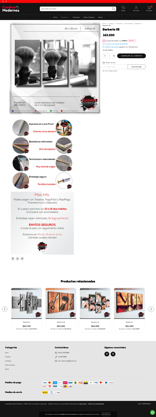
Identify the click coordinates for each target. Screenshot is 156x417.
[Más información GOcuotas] (132, 40)
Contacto (76, 17)
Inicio (55, 17)
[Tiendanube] (144, 404)
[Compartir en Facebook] (13, 260)
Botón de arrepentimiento (96, 404)
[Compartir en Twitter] (18, 260)
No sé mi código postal (110, 71)
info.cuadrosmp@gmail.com (67, 361)
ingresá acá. (83, 404)
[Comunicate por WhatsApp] (152, 412)
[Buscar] (113, 8)
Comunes (119, 24)
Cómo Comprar (89, 17)
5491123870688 (63, 353)
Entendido (106, 414)
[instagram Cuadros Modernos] (3, 1)
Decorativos (129, 24)
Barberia (138, 24)
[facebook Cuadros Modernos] (6, 1)
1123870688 (62, 357)
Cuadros (64, 17)
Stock (100, 17)
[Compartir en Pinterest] (22, 260)
